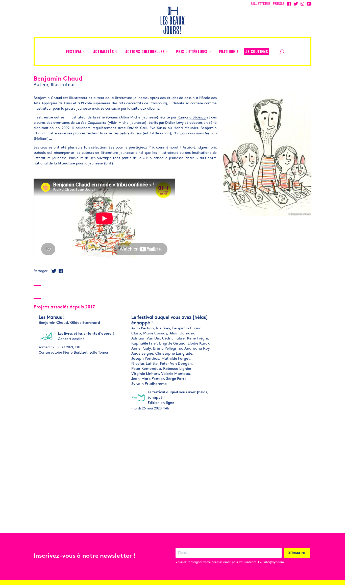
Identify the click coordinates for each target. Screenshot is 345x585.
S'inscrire (296, 553)
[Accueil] (59, 51)
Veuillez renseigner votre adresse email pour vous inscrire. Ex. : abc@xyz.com (230, 562)
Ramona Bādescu (192, 117)
